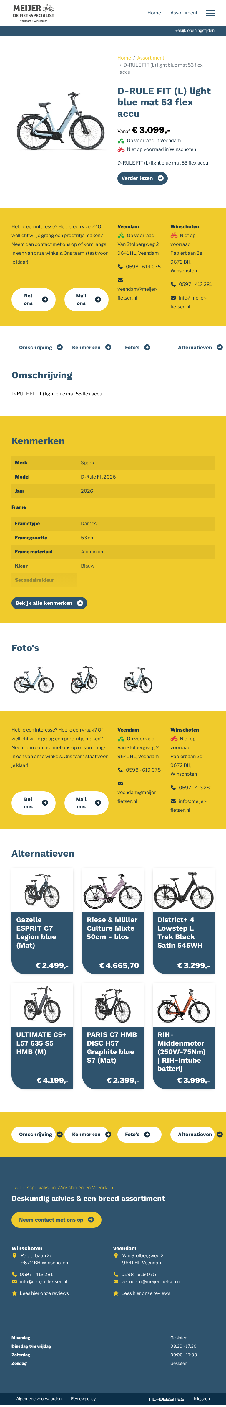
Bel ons (28, 299)
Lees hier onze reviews (44, 1293)
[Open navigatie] (208, 13)
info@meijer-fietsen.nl (43, 1281)
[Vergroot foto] (33, 680)
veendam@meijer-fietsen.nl (151, 1281)
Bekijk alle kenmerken (44, 603)
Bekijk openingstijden (195, 30)
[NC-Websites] (166, 1399)
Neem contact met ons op (51, 1220)
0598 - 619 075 (143, 266)
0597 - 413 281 (195, 284)
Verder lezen (137, 178)
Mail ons (81, 299)
